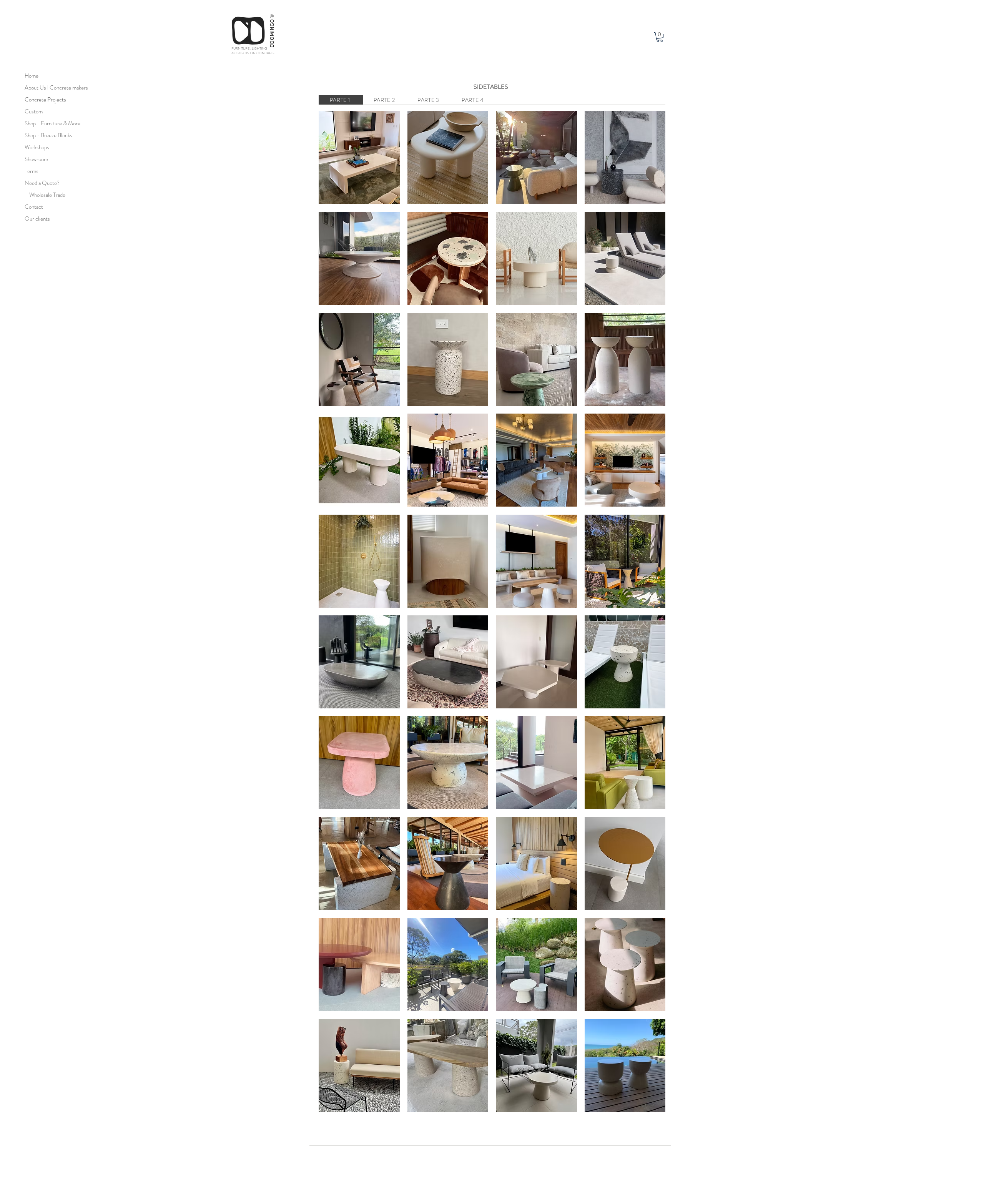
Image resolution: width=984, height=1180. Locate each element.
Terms (31, 171)
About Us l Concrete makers (44, 87)
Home (31, 75)
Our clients (37, 218)
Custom (34, 111)
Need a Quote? (42, 183)
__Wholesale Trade (44, 195)
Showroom (36, 159)
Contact (34, 207)
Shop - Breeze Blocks (44, 135)
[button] (659, 37)
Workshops (37, 147)
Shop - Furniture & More (44, 123)
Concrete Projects (44, 99)
